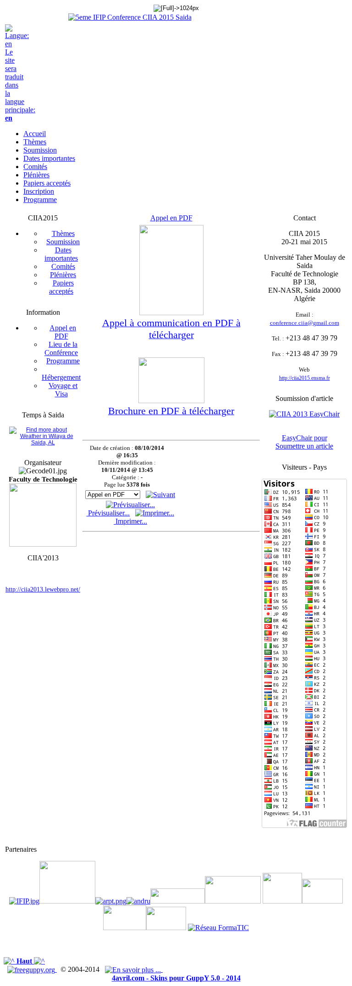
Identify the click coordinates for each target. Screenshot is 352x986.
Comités (63, 266)
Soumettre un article (304, 446)
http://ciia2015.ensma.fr (304, 378)
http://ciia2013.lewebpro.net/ (43, 589)
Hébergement (61, 377)
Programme (63, 361)
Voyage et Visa (63, 390)
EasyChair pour (304, 438)
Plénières (63, 275)
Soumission (63, 242)
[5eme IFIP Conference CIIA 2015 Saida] (130, 17)
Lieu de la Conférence (61, 348)
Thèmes (63, 233)
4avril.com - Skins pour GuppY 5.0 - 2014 (176, 978)
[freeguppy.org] (32, 969)
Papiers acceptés (61, 287)
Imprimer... (130, 521)
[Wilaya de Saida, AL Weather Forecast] (43, 442)
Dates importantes (61, 254)
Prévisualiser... (108, 513)
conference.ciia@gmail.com (304, 322)
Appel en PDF (63, 332)
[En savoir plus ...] (134, 969)
